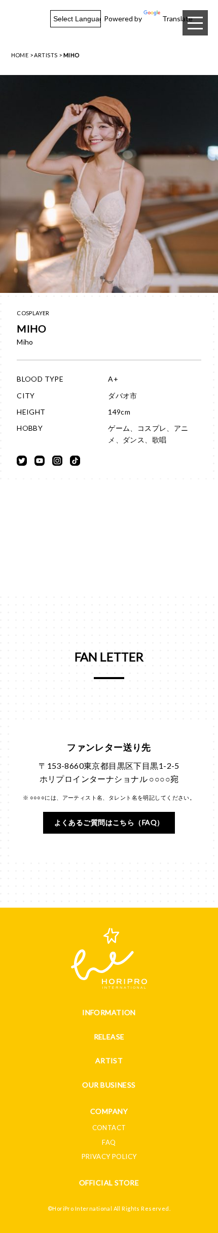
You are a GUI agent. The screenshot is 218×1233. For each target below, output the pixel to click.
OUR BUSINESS (108, 1084)
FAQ (109, 1142)
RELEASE (109, 1036)
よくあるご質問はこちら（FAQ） (109, 822)
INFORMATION (109, 1012)
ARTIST (109, 1060)
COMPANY (109, 1111)
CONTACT (109, 1128)
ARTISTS (45, 55)
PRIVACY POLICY (109, 1156)
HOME (20, 55)
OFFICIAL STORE (109, 1182)
